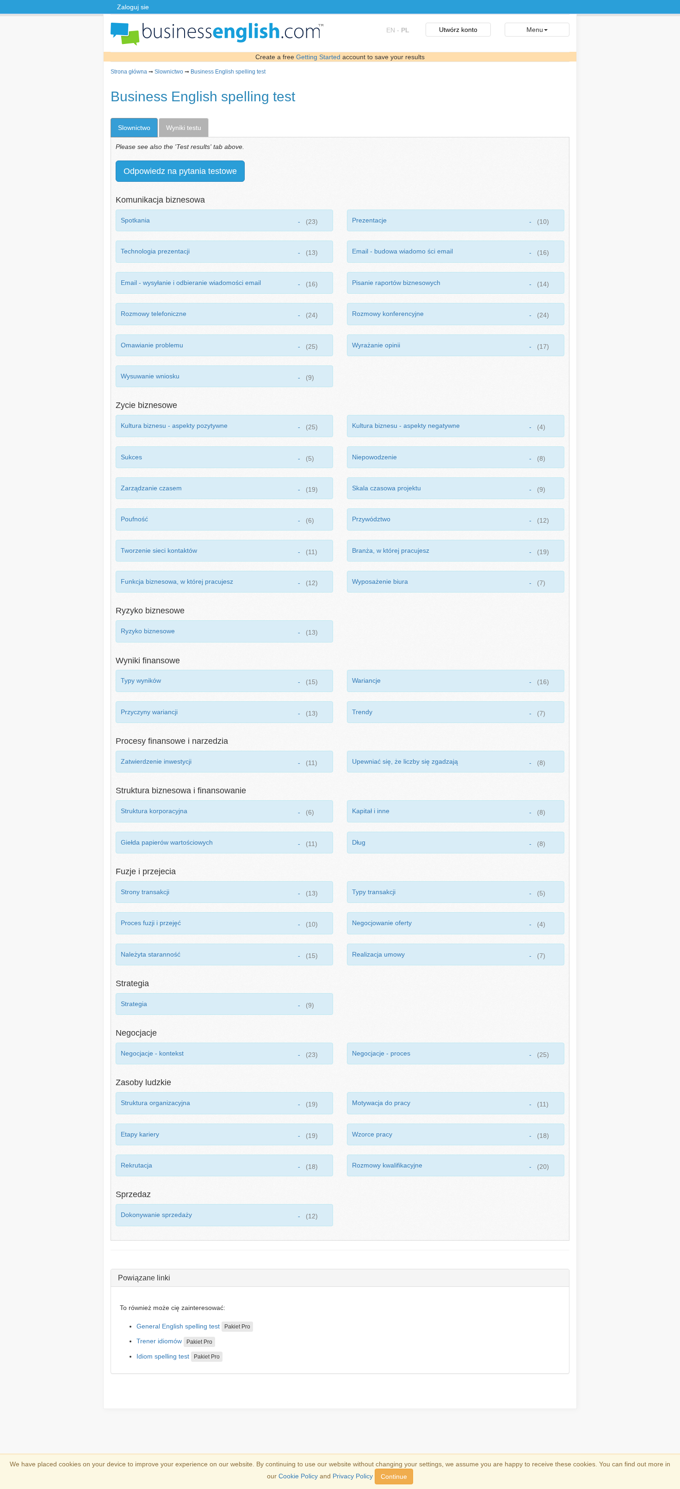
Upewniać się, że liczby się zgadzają (405, 761)
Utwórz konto (458, 29)
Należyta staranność (150, 954)
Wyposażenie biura (380, 581)
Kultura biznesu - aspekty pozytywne (174, 425)
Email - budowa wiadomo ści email (402, 251)
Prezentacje (369, 220)
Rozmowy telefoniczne (153, 313)
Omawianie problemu (152, 345)
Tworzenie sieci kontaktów (159, 550)
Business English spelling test (228, 71)
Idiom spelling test (162, 1356)
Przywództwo (371, 519)
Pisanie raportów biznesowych (396, 282)
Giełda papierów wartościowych (167, 842)
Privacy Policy (353, 1476)
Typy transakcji (374, 892)
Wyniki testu (183, 127)
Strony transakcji (145, 892)
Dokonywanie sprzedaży (156, 1214)
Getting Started (318, 57)
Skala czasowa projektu (386, 488)
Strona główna (129, 71)
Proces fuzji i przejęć (151, 923)
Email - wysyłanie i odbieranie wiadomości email (191, 282)
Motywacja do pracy (381, 1102)
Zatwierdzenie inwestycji (156, 761)
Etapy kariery (140, 1134)
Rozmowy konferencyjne (388, 313)
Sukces (131, 457)
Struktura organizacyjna (155, 1102)
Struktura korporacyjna (154, 811)
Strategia (134, 1003)
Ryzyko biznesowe (148, 631)
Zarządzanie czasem (151, 488)
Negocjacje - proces (381, 1053)
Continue (394, 1476)
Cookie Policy (298, 1476)
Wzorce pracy (372, 1134)
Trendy (362, 712)
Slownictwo (169, 71)
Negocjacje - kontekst (152, 1053)
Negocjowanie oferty (382, 923)
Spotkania (135, 220)
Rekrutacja (136, 1165)
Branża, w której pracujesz (390, 550)
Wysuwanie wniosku (150, 376)
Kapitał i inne (370, 811)
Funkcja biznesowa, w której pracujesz (177, 581)
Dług (358, 842)
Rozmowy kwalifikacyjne (387, 1165)
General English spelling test (178, 1326)
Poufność (134, 519)
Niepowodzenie (374, 457)
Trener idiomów (159, 1341)
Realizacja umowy (378, 954)
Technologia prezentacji (155, 251)
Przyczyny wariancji (149, 712)
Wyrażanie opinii (376, 345)
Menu (534, 29)
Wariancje (366, 680)
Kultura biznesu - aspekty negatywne (406, 425)
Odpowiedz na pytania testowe (180, 171)
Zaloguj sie (133, 7)
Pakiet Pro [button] (237, 1326)
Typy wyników (141, 680)
